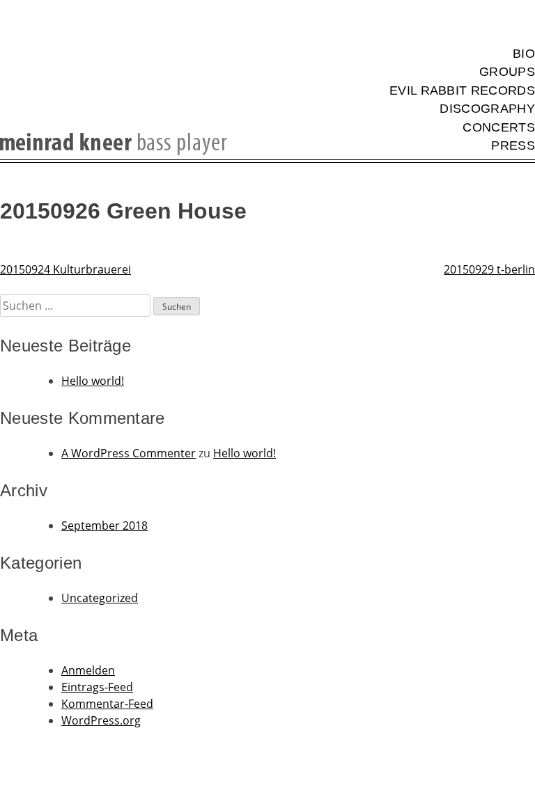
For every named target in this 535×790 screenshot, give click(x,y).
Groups (507, 72)
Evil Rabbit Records (462, 90)
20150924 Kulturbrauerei (65, 269)
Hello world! (92, 380)
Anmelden (88, 670)
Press (513, 145)
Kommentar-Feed (107, 703)
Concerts (499, 127)
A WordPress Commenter (128, 453)
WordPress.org (101, 720)
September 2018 (104, 525)
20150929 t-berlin (489, 269)
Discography (487, 109)
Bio (524, 54)
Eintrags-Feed (97, 687)
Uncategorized (99, 598)
